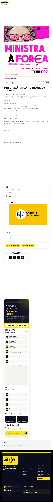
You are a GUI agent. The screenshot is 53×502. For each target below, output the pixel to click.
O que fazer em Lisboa (30, 456)
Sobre (25, 483)
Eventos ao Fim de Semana (15, 236)
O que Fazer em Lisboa (41, 498)
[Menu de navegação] (50, 3)
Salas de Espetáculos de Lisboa (43, 475)
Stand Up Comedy (42, 465)
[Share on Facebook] (10, 257)
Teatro (10, 237)
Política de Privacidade (28, 486)
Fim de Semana (41, 460)
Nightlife (25, 471)
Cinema (39, 468)
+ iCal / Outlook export (28, 245)
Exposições (40, 471)
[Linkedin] (18, 257)
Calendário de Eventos (28, 460)
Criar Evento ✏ (41, 478)
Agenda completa (11, 325)
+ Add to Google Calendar (13, 245)
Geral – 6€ (6, 130)
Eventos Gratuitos (27, 468)
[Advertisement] (26, 15)
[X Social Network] (14, 257)
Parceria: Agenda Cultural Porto (30, 492)
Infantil (24, 465)
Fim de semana (23, 325)
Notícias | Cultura (27, 478)
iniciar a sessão (12, 445)
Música (24, 463)
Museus (24, 474)
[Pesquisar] (47, 2)
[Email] (22, 257)
